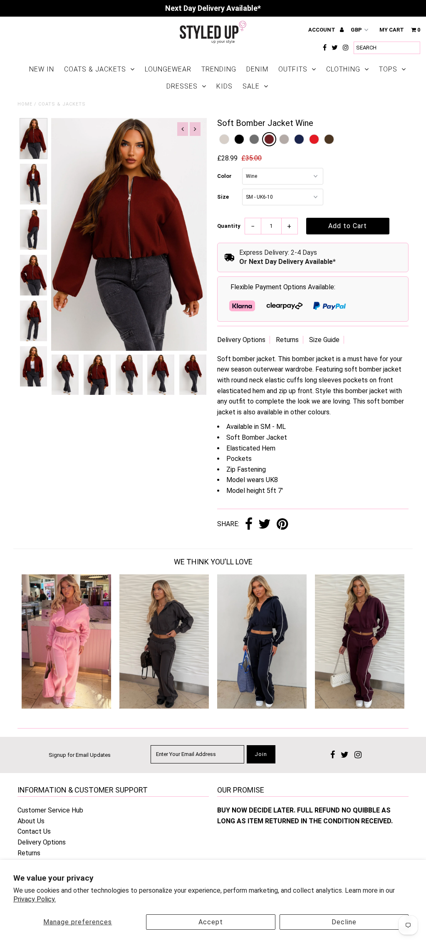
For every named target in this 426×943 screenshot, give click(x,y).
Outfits (292, 69)
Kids (224, 86)
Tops (388, 69)
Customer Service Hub (50, 810)
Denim (257, 69)
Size (223, 197)
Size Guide (324, 340)
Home (24, 104)
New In (41, 69)
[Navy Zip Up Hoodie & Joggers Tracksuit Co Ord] (262, 706)
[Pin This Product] (282, 524)
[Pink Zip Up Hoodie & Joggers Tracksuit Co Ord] (66, 706)
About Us (31, 821)
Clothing (343, 69)
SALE (251, 86)
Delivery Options (241, 340)
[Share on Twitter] (264, 524)
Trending (218, 69)
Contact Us (34, 831)
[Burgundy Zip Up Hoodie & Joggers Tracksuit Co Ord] (359, 706)
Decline (344, 922)
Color (224, 176)
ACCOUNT (322, 30)
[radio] (224, 139)
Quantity (228, 226)
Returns (287, 340)
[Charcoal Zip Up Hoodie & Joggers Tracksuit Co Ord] (164, 706)
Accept (210, 922)
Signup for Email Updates (80, 755)
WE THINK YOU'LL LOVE (213, 561)
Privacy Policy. (34, 899)
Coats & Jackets (95, 69)
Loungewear (168, 69)
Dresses (182, 86)
